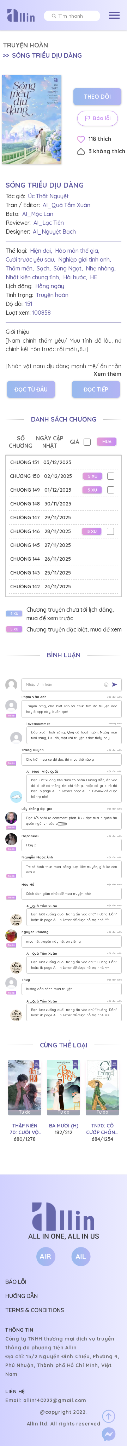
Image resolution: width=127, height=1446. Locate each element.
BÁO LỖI (15, 1281)
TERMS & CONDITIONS (34, 1310)
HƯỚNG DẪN (21, 1295)
